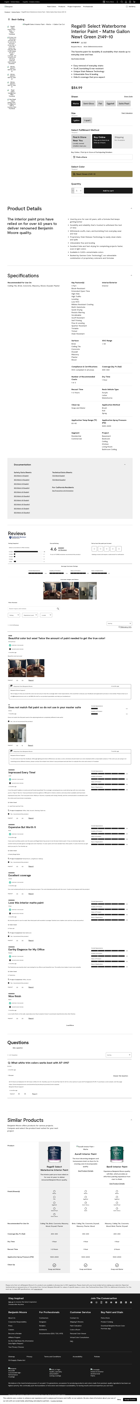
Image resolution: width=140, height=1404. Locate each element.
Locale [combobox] (44, 615)
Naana (10, 952)
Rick (9, 830)
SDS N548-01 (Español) (21, 480)
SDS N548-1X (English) (21, 484)
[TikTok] (131, 1303)
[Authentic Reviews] (18, 537)
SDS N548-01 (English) (21, 476)
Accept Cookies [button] (130, 1399)
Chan (9, 906)
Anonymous (11, 641)
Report (31, 680)
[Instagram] (96, 1303)
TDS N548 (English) (58, 476)
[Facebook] (91, 1303)
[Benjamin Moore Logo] (11, 7)
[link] (130, 2)
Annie (10, 710)
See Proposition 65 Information (62, 491)
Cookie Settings (56, 1401)
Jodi (9, 775)
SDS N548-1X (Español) (21, 488)
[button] (31, 2)
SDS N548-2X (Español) (22, 496)
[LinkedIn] (126, 1303)
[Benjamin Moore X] (116, 1303)
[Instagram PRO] (101, 1302)
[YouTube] (106, 1303)
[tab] (11, 30)
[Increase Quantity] (80, 190)
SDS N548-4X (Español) (22, 512)
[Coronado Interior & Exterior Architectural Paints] (100, 1372)
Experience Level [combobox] (29, 615)
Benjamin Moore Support (16, 1086)
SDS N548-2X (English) (21, 492)
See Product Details (78, 59)
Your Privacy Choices (16, 1347)
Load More (70, 1025)
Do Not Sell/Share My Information (21, 1341)
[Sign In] (126, 2)
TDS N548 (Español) (58, 480)
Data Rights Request (15, 1343)
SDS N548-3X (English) (21, 500)
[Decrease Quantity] (72, 190)
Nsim (9, 999)
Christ (10, 878)
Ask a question (18, 1048)
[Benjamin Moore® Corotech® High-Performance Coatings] (18, 1372)
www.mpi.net (38, 1289)
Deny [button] (119, 1399)
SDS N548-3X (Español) (22, 504)
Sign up (10, 1302)
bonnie (9, 1066)
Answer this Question (120, 1076)
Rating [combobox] (11, 615)
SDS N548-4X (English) (21, 508)
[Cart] (134, 2)
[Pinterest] (111, 1303)
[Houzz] (121, 1303)
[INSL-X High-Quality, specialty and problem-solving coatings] (59, 1372)
